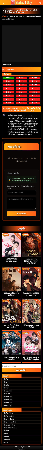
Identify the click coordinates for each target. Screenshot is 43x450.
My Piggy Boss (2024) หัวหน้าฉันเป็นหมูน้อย (31, 358)
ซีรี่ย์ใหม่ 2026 (8, 403)
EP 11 (22, 88)
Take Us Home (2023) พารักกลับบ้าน (31, 294)
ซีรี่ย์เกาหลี (7, 394)
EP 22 (9, 103)
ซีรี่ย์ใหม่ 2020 (8, 397)
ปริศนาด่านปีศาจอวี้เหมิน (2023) (11, 294)
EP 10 (9, 88)
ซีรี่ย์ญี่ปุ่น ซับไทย (9, 419)
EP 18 (35, 95)
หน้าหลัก (4, 16)
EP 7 (9, 85)
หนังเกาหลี (7, 440)
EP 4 (9, 81)
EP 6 (35, 81)
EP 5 (22, 81)
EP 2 (22, 77)
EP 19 (9, 99)
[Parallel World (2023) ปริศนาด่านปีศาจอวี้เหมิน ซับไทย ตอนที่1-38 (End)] (11, 279)
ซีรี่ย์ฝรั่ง (6, 385)
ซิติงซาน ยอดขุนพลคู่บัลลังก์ (31, 326)
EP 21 (35, 99)
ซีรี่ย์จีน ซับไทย (8, 413)
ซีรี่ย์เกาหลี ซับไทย (9, 425)
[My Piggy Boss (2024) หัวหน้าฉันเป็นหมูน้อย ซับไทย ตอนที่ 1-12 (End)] (31, 343)
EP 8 (22, 85)
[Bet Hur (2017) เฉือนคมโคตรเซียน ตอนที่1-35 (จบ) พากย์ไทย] (11, 311)
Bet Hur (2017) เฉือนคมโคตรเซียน (11, 326)
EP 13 (9, 92)
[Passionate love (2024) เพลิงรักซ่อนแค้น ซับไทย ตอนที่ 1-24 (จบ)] (31, 245)
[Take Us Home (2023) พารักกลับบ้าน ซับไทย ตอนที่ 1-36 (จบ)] (31, 279)
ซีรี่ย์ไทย (6, 431)
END (35, 103)
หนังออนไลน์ (7, 406)
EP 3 (35, 77)
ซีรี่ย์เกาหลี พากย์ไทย (10, 428)
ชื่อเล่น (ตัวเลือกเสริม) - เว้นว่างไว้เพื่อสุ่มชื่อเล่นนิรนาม (20, 187)
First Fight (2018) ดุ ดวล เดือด (11, 358)
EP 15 (35, 92)
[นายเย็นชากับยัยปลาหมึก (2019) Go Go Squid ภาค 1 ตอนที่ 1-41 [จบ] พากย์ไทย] (11, 245)
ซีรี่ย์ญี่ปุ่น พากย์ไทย (10, 422)
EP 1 (9, 77)
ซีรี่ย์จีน (6, 379)
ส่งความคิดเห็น (21, 214)
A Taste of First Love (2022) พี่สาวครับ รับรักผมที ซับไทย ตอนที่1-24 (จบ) (20, 11)
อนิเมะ (6, 442)
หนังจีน (6, 434)
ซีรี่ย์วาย (6, 388)
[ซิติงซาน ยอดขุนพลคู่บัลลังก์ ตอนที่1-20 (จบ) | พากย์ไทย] (31, 311)
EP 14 (22, 92)
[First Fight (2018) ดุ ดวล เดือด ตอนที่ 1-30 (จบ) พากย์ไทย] (11, 343)
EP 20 (22, 99)
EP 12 (35, 88)
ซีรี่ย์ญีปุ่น (6, 382)
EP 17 (22, 95)
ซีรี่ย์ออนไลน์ (7, 391)
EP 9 (35, 85)
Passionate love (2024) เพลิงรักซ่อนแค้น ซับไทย (31, 261)
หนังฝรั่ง (6, 437)
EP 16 (9, 95)
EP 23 (22, 103)
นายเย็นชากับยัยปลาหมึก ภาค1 (11, 260)
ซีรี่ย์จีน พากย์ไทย (9, 416)
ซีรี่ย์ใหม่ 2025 (8, 400)
